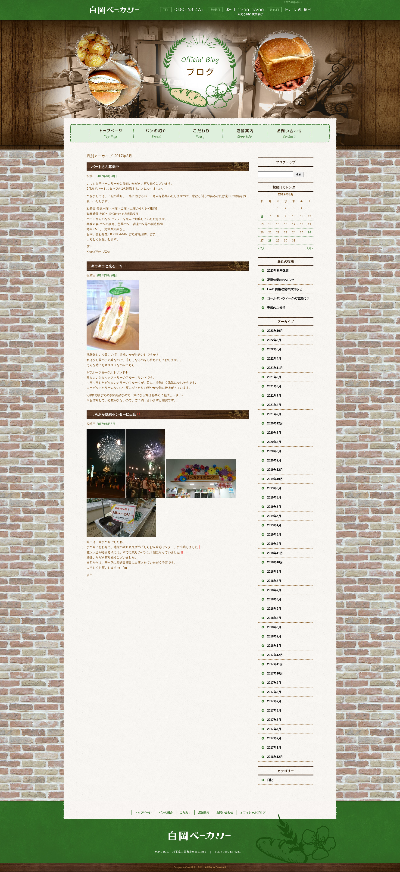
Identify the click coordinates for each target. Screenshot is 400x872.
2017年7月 (274, 701)
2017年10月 (275, 673)
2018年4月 (274, 618)
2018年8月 (274, 581)
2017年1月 (274, 747)
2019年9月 (274, 488)
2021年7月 (274, 395)
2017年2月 (274, 738)
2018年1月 (274, 645)
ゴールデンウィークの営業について (290, 298)
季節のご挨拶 (276, 307)
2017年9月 (274, 682)
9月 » (310, 248)
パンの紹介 (155, 133)
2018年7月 (274, 590)
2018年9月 (274, 571)
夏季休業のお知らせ (280, 280)
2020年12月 (275, 423)
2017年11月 (275, 664)
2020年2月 (274, 460)
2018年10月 (275, 562)
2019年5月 (274, 516)
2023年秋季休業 (278, 270)
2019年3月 (274, 534)
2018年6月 (274, 599)
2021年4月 (274, 405)
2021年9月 (274, 377)
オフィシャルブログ (252, 812)
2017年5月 (274, 719)
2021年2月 (274, 414)
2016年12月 (275, 757)
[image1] (113, 347)
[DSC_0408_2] (201, 495)
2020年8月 (274, 432)
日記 (270, 780)
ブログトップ (285, 162)
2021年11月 (275, 368)
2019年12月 (275, 469)
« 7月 (261, 248)
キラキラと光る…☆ (106, 266)
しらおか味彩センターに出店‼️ (116, 414)
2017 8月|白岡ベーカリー (297, 2)
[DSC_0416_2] (106, 495)
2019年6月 (274, 506)
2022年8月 (274, 340)
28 (270, 240)
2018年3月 (274, 627)
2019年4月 (274, 525)
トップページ (111, 133)
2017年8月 (274, 692)
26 (309, 232)
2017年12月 (275, 655)
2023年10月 (275, 330)
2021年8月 (274, 386)
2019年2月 (274, 544)
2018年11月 (275, 553)
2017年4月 (274, 729)
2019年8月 (274, 497)
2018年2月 (274, 636)
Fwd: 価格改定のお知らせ (284, 289)
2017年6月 (274, 710)
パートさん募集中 (105, 167)
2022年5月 (274, 349)
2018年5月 (274, 608)
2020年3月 (274, 451)
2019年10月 (275, 479)
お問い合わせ (289, 133)
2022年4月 (274, 358)
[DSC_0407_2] (121, 534)
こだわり (200, 133)
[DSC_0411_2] (145, 495)
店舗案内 (244, 133)
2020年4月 (274, 442)
